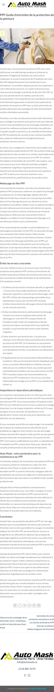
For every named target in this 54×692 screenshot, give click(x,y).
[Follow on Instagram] (29, 675)
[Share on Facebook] (20, 605)
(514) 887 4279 (27, 668)
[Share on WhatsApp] (15, 605)
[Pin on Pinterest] (34, 605)
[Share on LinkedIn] (39, 605)
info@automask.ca (27, 661)
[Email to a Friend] (29, 605)
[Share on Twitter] (24, 605)
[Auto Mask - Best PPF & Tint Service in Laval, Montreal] (27, 5)
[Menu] (3, 4)
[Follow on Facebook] (25, 675)
